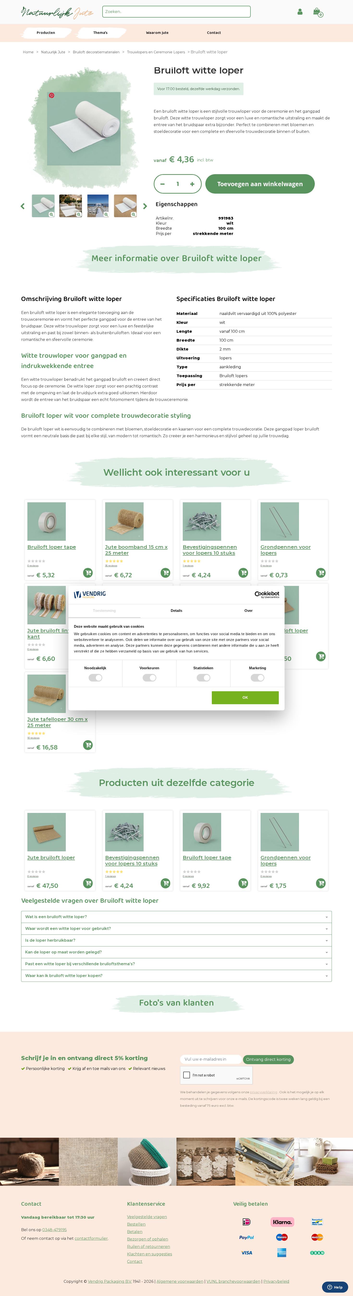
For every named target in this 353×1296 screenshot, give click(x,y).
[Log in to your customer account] (300, 11)
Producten (46, 33)
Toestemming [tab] (104, 611)
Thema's (100, 33)
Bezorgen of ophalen (147, 1239)
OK (245, 698)
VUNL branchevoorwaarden (233, 1281)
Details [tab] (177, 611)
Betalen (134, 1231)
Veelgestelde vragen (147, 1217)
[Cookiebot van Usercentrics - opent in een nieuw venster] (258, 594)
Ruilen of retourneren (148, 1246)
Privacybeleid (276, 1281)
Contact (214, 33)
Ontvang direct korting (268, 1059)
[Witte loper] (43, 206)
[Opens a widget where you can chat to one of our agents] (335, 1288)
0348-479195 (54, 1230)
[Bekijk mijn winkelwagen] (319, 8)
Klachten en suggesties (149, 1254)
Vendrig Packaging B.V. (110, 1281)
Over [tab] (248, 611)
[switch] (149, 678)
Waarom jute (157, 33)
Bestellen (136, 1224)
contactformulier (91, 1238)
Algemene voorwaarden (180, 1281)
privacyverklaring (263, 1092)
